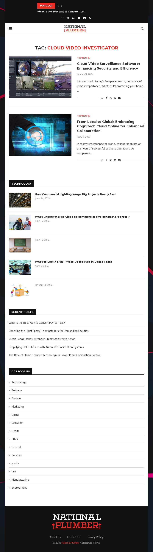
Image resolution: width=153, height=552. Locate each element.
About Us (55, 537)
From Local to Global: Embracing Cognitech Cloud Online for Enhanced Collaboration (110, 126)
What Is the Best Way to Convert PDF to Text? (37, 322)
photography (19, 487)
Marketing (18, 406)
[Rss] (90, 18)
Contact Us (73, 537)
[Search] (142, 28)
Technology (19, 382)
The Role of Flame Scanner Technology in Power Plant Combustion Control (55, 355)
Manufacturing (20, 479)
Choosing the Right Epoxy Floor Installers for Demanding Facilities (49, 330)
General (16, 447)
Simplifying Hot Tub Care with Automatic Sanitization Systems (46, 347)
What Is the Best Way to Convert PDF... (61, 11)
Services (17, 455)
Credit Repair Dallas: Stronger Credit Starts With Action (42, 338)
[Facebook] (63, 18)
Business (17, 390)
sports (15, 463)
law (14, 471)
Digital (15, 414)
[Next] (61, 6)
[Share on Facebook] (106, 97)
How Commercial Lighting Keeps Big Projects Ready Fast (75, 194)
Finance (16, 398)
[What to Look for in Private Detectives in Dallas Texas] (20, 267)
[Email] (84, 18)
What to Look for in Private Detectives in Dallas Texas (73, 261)
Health (16, 430)
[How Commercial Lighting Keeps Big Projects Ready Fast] (20, 200)
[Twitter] (68, 18)
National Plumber (70, 542)
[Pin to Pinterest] (115, 97)
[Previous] (58, 6)
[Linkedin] (73, 18)
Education (17, 422)
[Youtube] (79, 18)
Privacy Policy (95, 537)
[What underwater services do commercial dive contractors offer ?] (20, 222)
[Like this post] (102, 97)
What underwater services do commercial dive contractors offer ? (82, 216)
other (15, 439)
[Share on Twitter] (110, 97)
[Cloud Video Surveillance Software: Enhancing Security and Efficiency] (40, 77)
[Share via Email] (119, 97)
